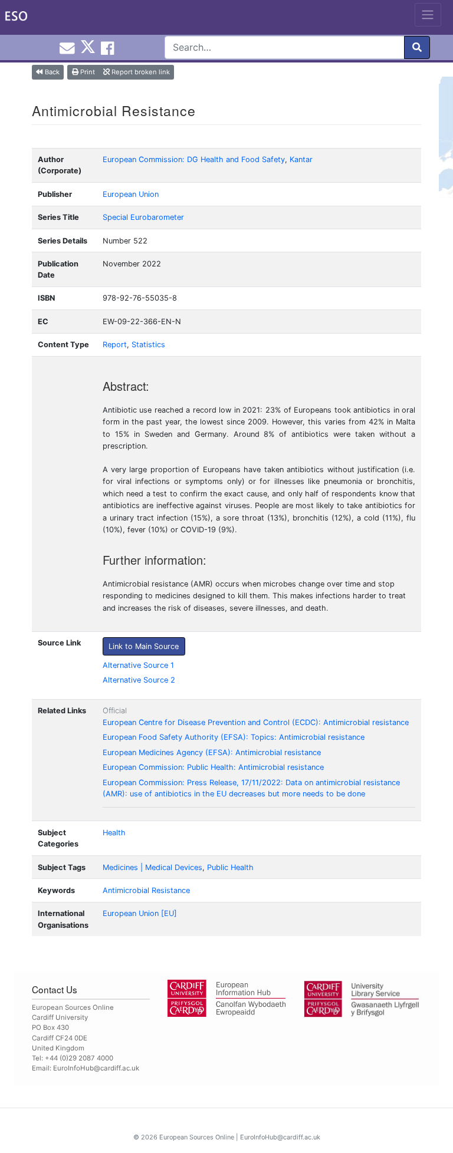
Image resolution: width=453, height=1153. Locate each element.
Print (86, 72)
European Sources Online (196, 1137)
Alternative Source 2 (139, 680)
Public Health (230, 867)
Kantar (301, 159)
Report (115, 344)
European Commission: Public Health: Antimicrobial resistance (213, 767)
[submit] (417, 47)
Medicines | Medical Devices (152, 867)
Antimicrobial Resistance (146, 890)
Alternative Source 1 (138, 665)
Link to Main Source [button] (144, 646)
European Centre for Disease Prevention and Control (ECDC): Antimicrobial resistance (256, 722)
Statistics (148, 344)
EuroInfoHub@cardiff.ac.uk (96, 1068)
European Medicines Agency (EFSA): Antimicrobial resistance (212, 752)
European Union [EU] (140, 913)
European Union (131, 194)
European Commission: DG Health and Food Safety (194, 159)
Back (51, 72)
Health (114, 832)
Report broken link (140, 72)
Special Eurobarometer (143, 217)
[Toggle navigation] (428, 15)
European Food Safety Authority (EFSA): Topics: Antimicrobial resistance (234, 737)
